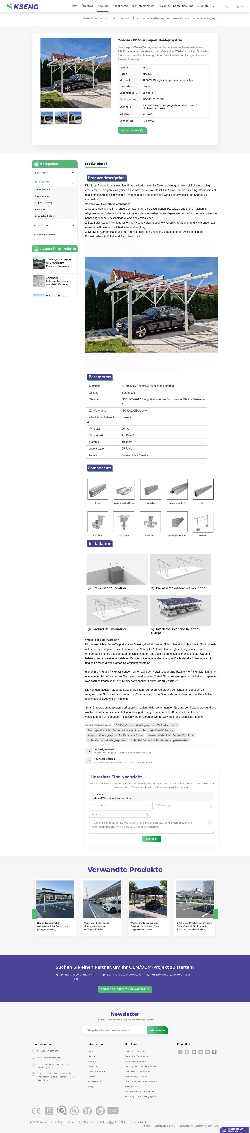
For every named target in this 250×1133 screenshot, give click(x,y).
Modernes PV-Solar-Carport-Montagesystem (111, 798)
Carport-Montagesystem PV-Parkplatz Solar (115, 735)
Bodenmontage (42, 189)
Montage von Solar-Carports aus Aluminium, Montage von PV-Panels (130, 730)
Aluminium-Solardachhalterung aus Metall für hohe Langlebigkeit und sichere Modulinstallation (57, 281)
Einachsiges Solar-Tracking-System (141, 1081)
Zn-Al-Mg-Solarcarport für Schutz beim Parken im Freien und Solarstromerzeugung (58, 263)
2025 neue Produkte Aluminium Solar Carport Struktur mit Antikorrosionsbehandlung (147, 926)
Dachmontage (42, 196)
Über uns (87, 5)
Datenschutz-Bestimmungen (194, 1125)
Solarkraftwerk (131, 1086)
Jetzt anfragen (131, 130)
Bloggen (91, 1086)
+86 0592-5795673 (49, 1051)
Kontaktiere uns (183, 5)
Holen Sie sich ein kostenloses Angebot (123, 989)
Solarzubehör (41, 225)
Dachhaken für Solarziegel (137, 1056)
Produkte (103, 5)
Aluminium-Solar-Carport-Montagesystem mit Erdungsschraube (51, 926)
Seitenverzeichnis (164, 1125)
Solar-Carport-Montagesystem (107, 740)
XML (216, 1125)
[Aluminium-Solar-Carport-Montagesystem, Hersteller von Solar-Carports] (195, 899)
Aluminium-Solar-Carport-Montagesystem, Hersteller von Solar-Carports (194, 926)
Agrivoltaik (40, 209)
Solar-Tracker (41, 172)
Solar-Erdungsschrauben (136, 1076)
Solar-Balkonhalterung (45, 216)
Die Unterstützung (143, 5)
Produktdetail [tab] (96, 164)
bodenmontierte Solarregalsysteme (140, 1066)
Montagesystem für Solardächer (139, 1091)
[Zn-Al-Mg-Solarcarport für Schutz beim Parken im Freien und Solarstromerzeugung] (39, 263)
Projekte (164, 5)
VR (214, 5)
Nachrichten (120, 5)
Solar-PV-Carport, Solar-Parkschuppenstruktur (159, 740)
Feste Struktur (129, 18)
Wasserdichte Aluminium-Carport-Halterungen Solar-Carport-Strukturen (99, 926)
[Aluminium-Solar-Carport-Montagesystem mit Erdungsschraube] (55, 899)
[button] (34, 914)
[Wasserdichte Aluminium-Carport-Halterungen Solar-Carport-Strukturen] (102, 899)
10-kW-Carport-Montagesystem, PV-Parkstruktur (146, 725)
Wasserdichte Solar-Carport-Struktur (170, 735)
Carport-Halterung (152, 18)
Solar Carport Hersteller (135, 1051)
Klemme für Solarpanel (135, 1061)
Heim (74, 5)
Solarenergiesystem (45, 234)
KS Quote (203, 5)
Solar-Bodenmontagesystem (138, 1071)
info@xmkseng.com (52, 1058)
